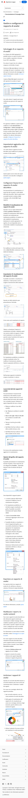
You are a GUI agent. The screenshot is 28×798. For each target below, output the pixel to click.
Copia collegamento (15, 32)
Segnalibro (7, 32)
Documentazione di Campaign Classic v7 (13, 15)
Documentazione (7, 12)
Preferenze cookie (20, 789)
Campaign (16, 12)
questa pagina (6, 177)
